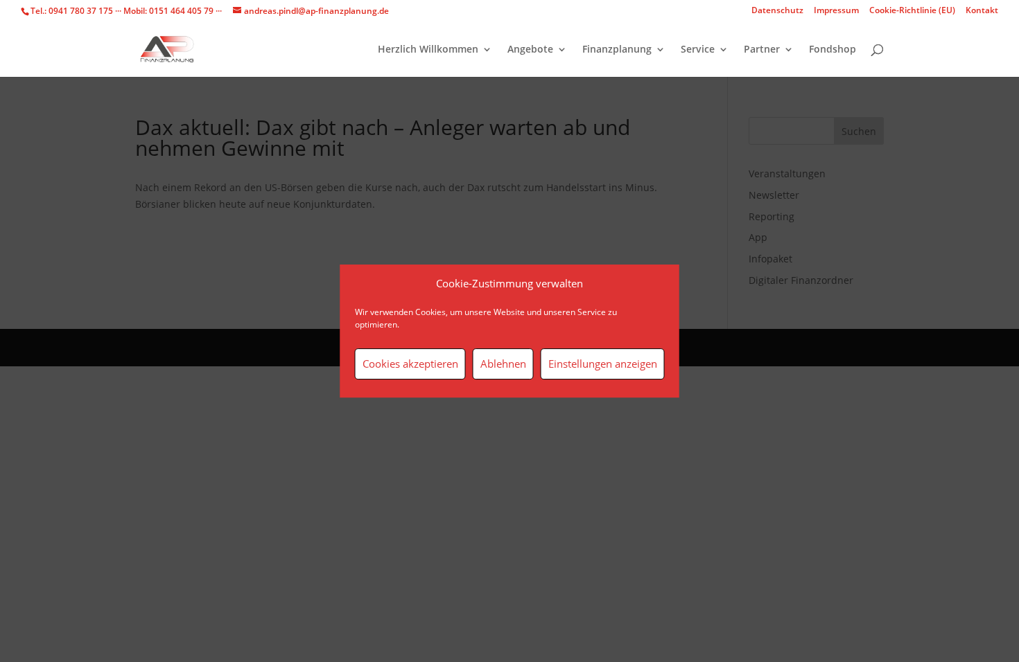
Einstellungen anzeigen (602, 363)
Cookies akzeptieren (410, 363)
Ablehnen (503, 363)
